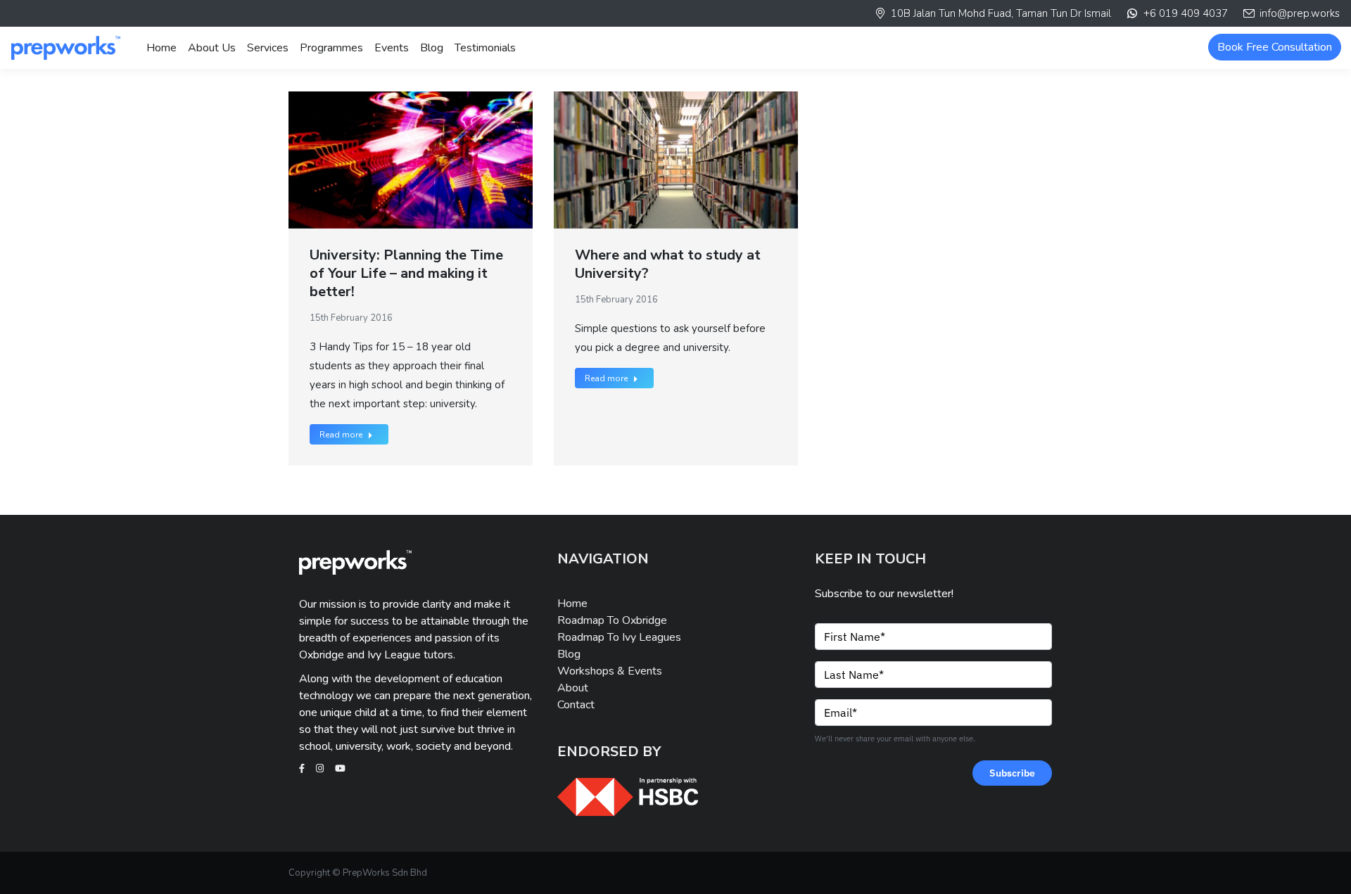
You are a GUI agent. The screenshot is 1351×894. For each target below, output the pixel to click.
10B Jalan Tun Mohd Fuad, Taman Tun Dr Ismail (1001, 13)
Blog (569, 654)
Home (572, 603)
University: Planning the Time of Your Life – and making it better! (406, 273)
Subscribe (1012, 773)
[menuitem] (161, 48)
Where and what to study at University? (668, 264)
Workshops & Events (609, 671)
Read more (340, 434)
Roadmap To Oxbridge (612, 620)
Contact (576, 705)
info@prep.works (1300, 13)
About (572, 688)
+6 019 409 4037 (1185, 13)
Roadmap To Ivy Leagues (619, 637)
